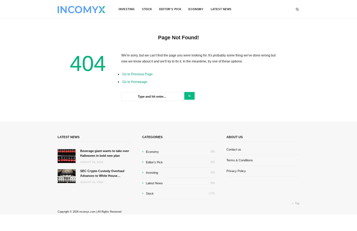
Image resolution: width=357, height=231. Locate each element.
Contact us (233, 149)
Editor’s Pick (170, 9)
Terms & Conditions (239, 160)
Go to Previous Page (137, 74)
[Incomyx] (81, 9)
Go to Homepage (134, 82)
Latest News (221, 9)
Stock (147, 9)
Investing (127, 9)
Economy (195, 9)
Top (296, 203)
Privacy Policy (236, 171)
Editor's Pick (154, 162)
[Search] (296, 9)
